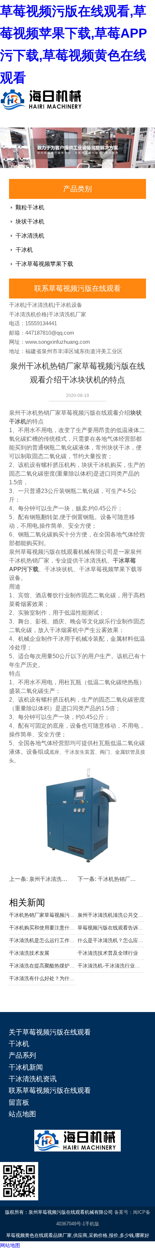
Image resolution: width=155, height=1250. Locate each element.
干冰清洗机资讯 (33, 1079)
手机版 (92, 1223)
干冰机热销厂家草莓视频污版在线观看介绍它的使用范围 (42, 915)
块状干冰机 (29, 221)
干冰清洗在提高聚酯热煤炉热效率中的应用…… (42, 966)
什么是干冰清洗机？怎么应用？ (111, 940)
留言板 (19, 1102)
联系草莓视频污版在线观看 (50, 1090)
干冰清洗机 (29, 236)
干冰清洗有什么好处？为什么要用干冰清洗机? (42, 978)
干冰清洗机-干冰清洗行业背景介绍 (111, 966)
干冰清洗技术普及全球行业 (108, 953)
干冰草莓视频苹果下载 (44, 264)
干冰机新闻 (26, 1067)
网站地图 (10, 1245)
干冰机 (24, 250)
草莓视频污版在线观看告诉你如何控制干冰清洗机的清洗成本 (111, 928)
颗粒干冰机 (29, 207)
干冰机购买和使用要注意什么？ (42, 928)
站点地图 (22, 1114)
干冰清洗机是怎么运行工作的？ (42, 940)
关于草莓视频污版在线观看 (50, 1032)
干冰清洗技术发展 (29, 953)
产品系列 (22, 1055)
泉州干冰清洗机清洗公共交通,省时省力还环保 (111, 915)
